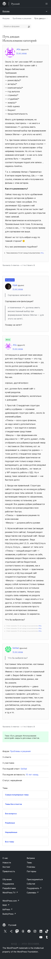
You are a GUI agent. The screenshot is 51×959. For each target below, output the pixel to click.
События (31, 884)
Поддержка (8, 884)
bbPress (7, 909)
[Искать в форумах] (28, 26)
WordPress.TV (10, 892)
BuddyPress (9, 914)
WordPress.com (10, 901)
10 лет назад (21, 53)
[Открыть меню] (47, 3)
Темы (29, 862)
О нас (5, 858)
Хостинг (6, 867)
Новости (6, 862)
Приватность (8, 871)
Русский (12, 925)
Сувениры (33, 892)
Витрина (31, 858)
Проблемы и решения (22, 18)
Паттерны (31, 871)
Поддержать (34, 888)
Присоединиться (35, 879)
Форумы (6, 11)
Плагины (31, 867)
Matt (5, 905)
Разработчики (9, 888)
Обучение (7, 879)
